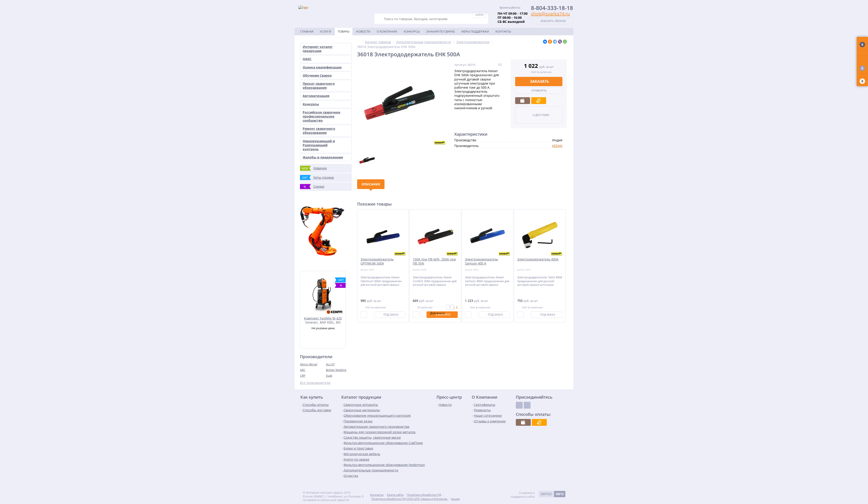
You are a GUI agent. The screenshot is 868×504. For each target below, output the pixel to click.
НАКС (307, 59)
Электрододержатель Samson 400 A (481, 261)
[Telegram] (555, 42)
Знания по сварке (440, 31)
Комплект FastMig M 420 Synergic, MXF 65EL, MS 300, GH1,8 (323, 320)
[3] (489, 64)
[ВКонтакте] (545, 42)
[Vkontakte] (519, 405)
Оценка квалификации (322, 67)
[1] (483, 64)
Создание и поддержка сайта (537, 495)
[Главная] (358, 42)
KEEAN (557, 146)
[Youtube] (527, 405)
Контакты (503, 31)
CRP (302, 376)
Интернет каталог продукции (318, 49)
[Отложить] (423, 313)
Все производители (315, 383)
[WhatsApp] (565, 42)
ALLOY (330, 364)
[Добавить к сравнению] (364, 314)
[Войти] (862, 52)
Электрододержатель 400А (538, 259)
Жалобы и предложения (323, 157)
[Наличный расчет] (522, 100)
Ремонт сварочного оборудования (319, 130)
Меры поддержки (475, 31)
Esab (329, 376)
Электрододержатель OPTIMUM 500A (377, 261)
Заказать (539, 81)
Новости (363, 31)
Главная (306, 31)
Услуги (325, 31)
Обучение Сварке (317, 75)
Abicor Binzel (308, 364)
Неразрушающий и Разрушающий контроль (319, 145)
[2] (486, 64)
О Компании (387, 31)
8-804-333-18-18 (552, 8)
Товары (343, 31)
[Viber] (560, 42)
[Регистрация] (862, 58)
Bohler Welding (336, 370)
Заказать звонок (553, 21)
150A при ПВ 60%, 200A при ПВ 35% (434, 261)
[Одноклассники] (550, 42)
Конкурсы (412, 31)
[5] (495, 64)
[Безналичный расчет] (538, 100)
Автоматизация (316, 96)
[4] (492, 64)
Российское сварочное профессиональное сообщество (321, 116)
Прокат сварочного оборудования (319, 85)
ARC (302, 370)
